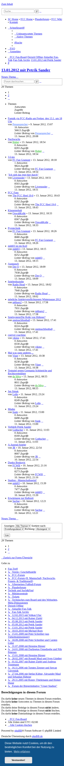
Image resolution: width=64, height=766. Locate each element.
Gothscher (17, 429)
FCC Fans (13, 192)
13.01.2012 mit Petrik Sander (25, 70)
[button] (9, 98)
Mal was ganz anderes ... (20, 352)
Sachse (16, 501)
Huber (15, 142)
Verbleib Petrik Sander (19, 427)
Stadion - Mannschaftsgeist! (22, 480)
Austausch (13, 263)
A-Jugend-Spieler (17, 444)
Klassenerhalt (15, 210)
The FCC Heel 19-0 (22, 195)
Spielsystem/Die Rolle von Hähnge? (26, 317)
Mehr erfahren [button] (22, 751)
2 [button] (8, 95)
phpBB (18, 730)
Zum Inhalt (7, 4)
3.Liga (11, 157)
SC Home (13, 19)
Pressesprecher (20, 124)
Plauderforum (42, 19)
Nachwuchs (14, 139)
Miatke (11, 409)
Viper (15, 355)
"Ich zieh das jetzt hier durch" (23, 174)
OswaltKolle (19, 213)
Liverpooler (18, 177)
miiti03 (16, 249)
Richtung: (30, 529)
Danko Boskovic (16, 462)
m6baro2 (17, 302)
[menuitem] (28, 33)
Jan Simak (13, 391)
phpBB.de (37, 736)
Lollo (15, 394)
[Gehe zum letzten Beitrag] (52, 133)
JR (13, 447)
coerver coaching (17, 335)
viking (15, 338)
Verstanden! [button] (18, 760)
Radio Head (18, 284)
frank (15, 412)
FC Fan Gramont (21, 160)
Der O (15, 266)
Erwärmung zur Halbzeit (20, 498)
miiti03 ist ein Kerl (17, 246)
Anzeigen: (9, 525)
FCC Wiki (56, 19)
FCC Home (27, 19)
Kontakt (14, 22)
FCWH (16, 465)
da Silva (16, 376)
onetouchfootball (21, 320)
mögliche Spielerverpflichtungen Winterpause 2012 (34, 299)
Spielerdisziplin (16, 281)
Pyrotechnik (14, 228)
